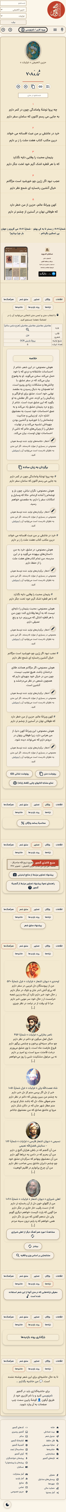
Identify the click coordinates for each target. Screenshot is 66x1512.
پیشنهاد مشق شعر (33, 925)
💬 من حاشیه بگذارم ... (29, 1381)
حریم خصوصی (17, 1492)
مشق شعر (23, 299)
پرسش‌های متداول (46, 1479)
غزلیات (25, 62)
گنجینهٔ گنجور (18, 1445)
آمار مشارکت (18, 1474)
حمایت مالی (49, 1488)
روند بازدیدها (33, 307)
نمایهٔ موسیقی (48, 1445)
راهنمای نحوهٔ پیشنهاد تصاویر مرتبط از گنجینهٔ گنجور (33, 886)
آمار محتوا (50, 1492)
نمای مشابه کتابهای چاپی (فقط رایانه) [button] (35, 783)
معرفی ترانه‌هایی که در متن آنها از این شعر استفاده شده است (33, 1294)
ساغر (21, 1436)
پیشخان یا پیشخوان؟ (14, 1462)
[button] (62, 29)
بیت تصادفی (49, 1432)
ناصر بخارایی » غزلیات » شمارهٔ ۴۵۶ (33, 1035)
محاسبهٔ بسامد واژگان (35, 823)
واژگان (47, 299)
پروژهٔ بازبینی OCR (27, 341)
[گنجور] (56, 10)
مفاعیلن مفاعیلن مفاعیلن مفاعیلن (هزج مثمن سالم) (27, 325)
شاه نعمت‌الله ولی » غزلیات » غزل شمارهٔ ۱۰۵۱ (33, 1088)
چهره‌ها (51, 1484)
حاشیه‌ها (19, 307)
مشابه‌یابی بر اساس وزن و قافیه (35, 1255)
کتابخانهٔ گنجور (17, 1440)
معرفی (52, 1475)
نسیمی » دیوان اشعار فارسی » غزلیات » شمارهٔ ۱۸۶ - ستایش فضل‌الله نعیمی (33, 1143)
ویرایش (15, 450)
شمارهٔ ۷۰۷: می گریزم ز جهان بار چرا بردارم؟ (15, 231)
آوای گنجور (19, 1454)
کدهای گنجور (18, 1427)
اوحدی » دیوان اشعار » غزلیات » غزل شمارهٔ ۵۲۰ (33, 981)
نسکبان (20, 1467)
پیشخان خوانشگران (15, 1458)
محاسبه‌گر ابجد (17, 1449)
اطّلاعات (59, 299)
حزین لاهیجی (39, 62)
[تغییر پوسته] (7, 1504)
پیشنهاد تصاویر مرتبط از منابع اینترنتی (36, 875)
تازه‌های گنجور (49, 1458)
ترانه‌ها (48, 307)
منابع (21, 1483)
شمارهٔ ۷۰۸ (33, 73)
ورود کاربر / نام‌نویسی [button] (35, 30)
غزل (27, 335)
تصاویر (36, 299)
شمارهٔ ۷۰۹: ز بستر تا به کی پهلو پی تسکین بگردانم (49, 231)
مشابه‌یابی (50, 1454)
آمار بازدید (19, 1478)
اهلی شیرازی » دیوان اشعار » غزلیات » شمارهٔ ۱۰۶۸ (33, 1199)
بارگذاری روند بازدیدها (33, 1337)
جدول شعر (50, 1436)
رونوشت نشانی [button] (21, 774)
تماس (21, 1487)
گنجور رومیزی (18, 1432)
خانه (53, 1427)
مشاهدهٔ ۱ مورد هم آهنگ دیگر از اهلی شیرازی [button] (33, 1232)
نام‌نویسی (47, 1396)
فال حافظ (50, 1440)
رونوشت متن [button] (49, 774)
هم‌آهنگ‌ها (9, 299)
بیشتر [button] (35, 1246)
